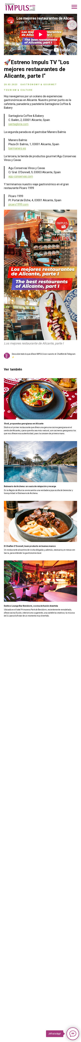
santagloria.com (18, 124)
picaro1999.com (18, 204)
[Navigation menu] (74, 7)
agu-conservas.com (20, 176)
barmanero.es (17, 148)
